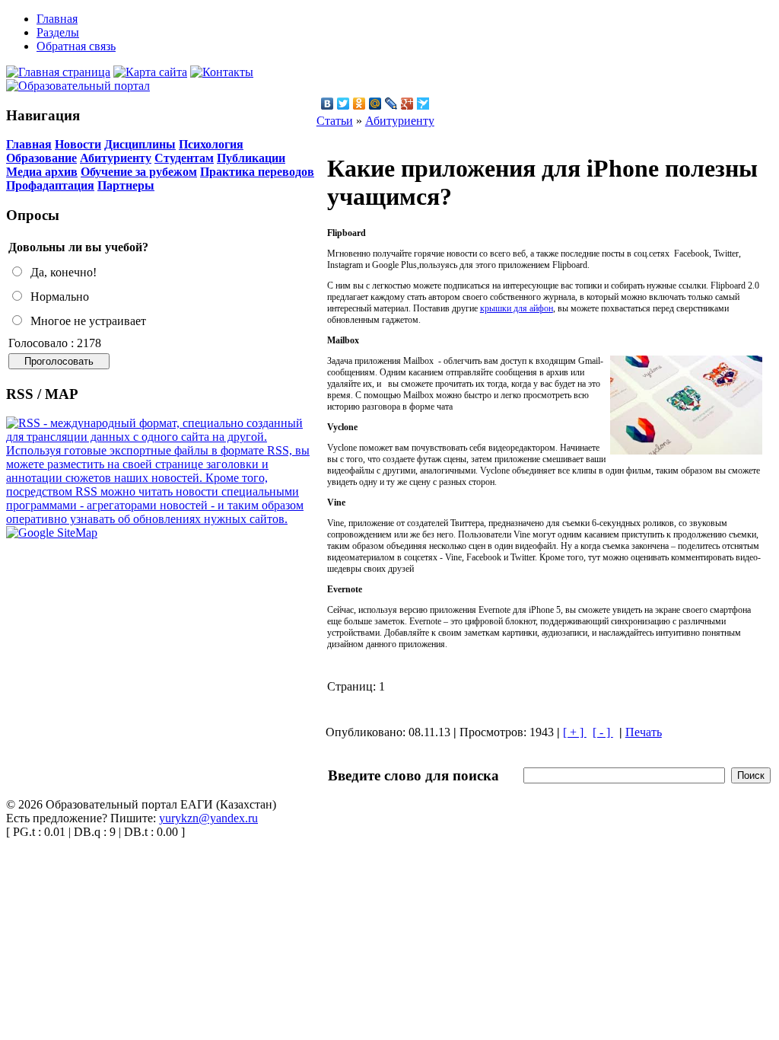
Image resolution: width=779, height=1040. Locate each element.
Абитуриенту (115, 158)
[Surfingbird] (423, 103)
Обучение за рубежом (139, 171)
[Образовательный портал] (78, 85)
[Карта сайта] (150, 71)
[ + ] (575, 732)
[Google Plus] (407, 103)
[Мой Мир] (375, 103)
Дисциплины (140, 144)
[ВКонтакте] (327, 103)
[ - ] (603, 732)
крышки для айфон (516, 308)
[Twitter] (343, 103)
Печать (643, 732)
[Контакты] (221, 71)
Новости (78, 144)
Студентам (184, 158)
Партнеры (125, 185)
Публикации (251, 158)
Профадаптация (50, 185)
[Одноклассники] (359, 103)
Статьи (334, 120)
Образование (41, 158)
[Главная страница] (58, 71)
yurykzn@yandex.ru (208, 818)
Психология (211, 144)
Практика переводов (257, 171)
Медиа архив (42, 171)
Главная (29, 144)
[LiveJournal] (391, 103)
